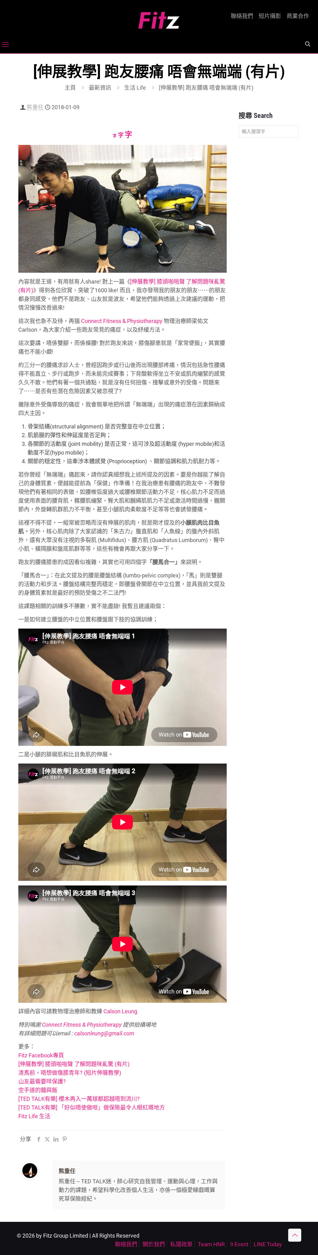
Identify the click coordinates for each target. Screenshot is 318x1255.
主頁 (70, 87)
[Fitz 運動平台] (159, 18)
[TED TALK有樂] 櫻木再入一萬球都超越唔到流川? (79, 1099)
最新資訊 (100, 87)
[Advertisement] (268, 240)
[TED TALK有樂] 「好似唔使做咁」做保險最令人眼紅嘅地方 (91, 1107)
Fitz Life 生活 (34, 1116)
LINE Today (268, 1244)
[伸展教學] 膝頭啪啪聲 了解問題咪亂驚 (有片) (73, 1064)
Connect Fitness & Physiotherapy (121, 321)
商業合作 (298, 16)
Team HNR (211, 1244)
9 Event (239, 1244)
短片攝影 (270, 16)
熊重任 (35, 107)
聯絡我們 (242, 16)
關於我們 (154, 1244)
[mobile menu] (5, 44)
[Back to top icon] (294, 1235)
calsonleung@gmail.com (104, 1033)
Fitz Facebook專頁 (41, 1055)
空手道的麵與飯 (37, 1090)
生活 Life (135, 87)
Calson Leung (120, 1011)
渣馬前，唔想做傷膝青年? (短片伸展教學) (69, 1072)
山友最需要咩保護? (42, 1081)
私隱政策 (181, 1244)
